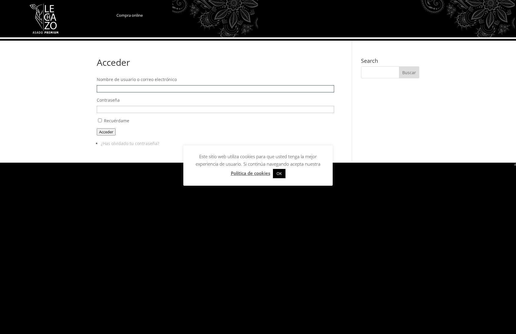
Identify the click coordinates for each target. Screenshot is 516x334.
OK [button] (279, 173)
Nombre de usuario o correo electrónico (137, 79)
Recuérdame (116, 120)
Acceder (106, 132)
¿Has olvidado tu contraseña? (130, 143)
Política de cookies (250, 173)
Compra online (129, 15)
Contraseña (108, 100)
